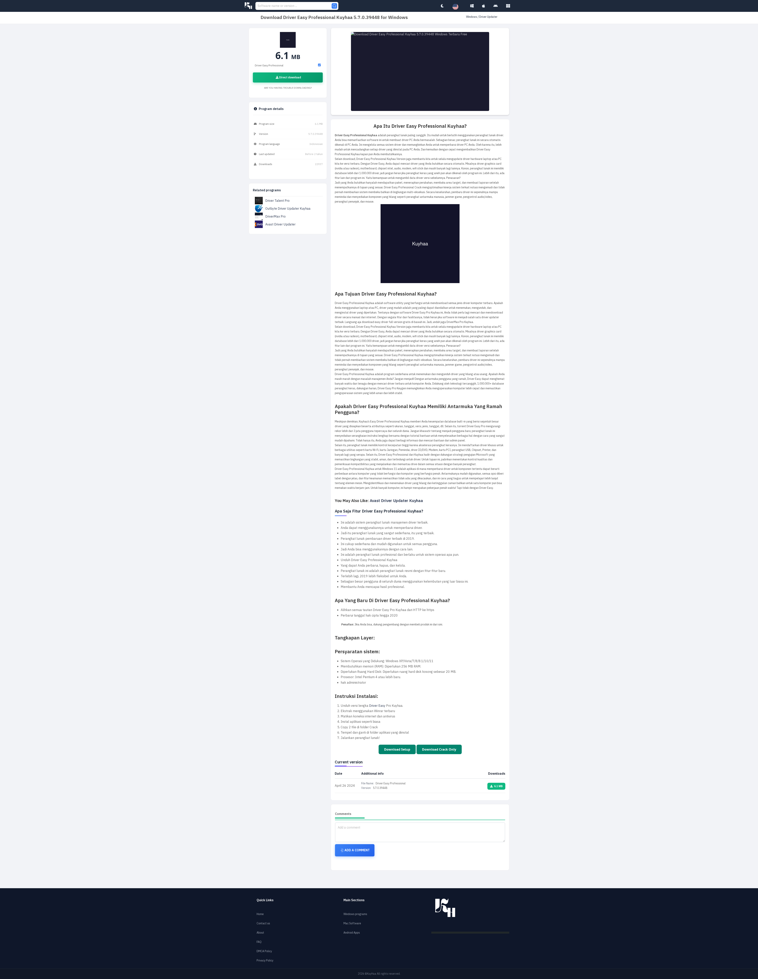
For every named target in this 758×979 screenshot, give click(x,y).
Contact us (263, 923)
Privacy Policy (265, 960)
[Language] (457, 7)
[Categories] (508, 6)
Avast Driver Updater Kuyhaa (396, 501)
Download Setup (397, 749)
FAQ (259, 942)
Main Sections (354, 900)
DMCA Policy (264, 951)
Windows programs (355, 914)
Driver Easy (377, 705)
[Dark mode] (442, 6)
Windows (472, 17)
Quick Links (265, 900)
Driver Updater (488, 17)
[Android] (495, 6)
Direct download (290, 77)
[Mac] (483, 6)
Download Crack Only (439, 749)
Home (260, 914)
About (260, 933)
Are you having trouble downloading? (288, 88)
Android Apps (351, 933)
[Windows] (472, 6)
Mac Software (352, 923)
